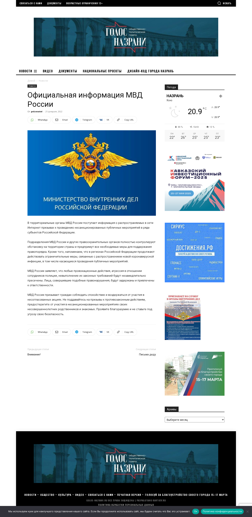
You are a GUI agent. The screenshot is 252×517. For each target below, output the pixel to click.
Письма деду (147, 354)
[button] (224, 3)
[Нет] (247, 511)
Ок (195, 511)
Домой (31, 80)
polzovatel (36, 111)
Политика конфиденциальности (222, 511)
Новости (32, 86)
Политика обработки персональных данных (126, 504)
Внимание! (34, 354)
